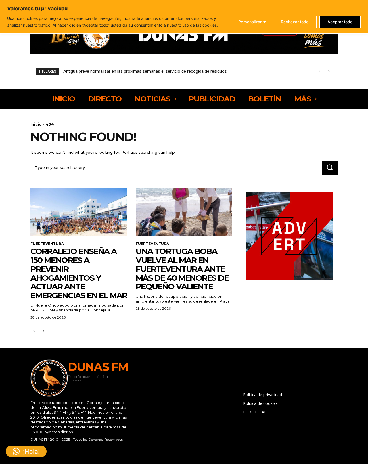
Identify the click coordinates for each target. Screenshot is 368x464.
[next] (328, 71)
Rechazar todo (294, 21)
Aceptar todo (339, 21)
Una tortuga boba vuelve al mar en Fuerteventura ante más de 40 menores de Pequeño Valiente (182, 268)
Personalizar (250, 21)
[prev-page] (34, 331)
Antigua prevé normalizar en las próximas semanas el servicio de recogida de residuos (145, 71)
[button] (26, 451)
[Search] (330, 168)
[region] (184, 17)
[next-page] (43, 331)
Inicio (36, 124)
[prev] (319, 71)
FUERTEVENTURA (47, 244)
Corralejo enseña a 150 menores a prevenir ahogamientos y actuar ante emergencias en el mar (78, 273)
